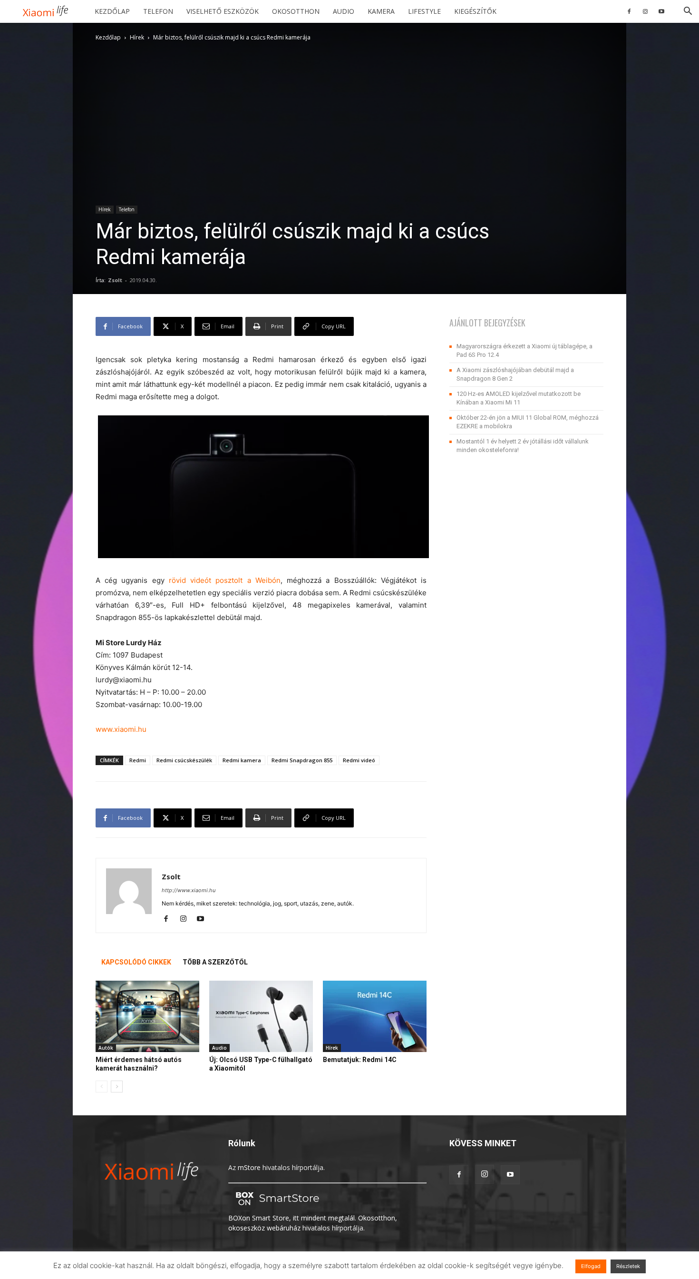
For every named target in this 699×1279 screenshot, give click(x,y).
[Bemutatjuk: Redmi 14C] (375, 1016)
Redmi (137, 760)
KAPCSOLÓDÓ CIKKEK (136, 962)
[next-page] (117, 1086)
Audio (343, 11)
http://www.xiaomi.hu (188, 890)
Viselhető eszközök (222, 11)
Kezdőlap (112, 11)
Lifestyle (424, 11)
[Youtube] (661, 11)
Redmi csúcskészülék (184, 760)
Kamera (381, 11)
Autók (105, 1047)
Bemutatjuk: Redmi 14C (360, 1059)
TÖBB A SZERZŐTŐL (215, 962)
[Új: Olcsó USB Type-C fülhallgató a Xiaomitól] (261, 1016)
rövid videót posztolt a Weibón (225, 580)
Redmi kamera (242, 760)
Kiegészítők (475, 11)
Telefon (158, 11)
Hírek (137, 37)
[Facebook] (629, 11)
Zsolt (115, 280)
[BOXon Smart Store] (275, 1207)
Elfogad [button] (591, 1266)
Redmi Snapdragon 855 (302, 760)
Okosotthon (296, 11)
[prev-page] (101, 1086)
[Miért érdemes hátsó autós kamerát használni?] (147, 1016)
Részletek (628, 1266)
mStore (249, 1167)
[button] (687, 12)
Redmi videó (359, 760)
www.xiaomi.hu (121, 729)
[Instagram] (645, 11)
